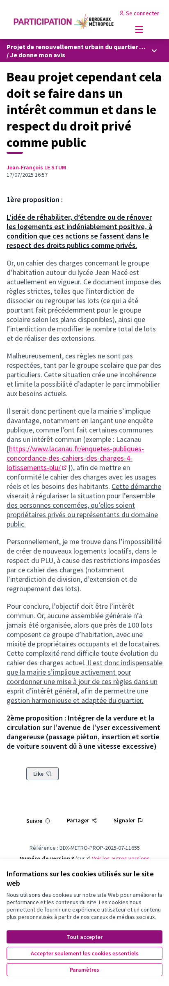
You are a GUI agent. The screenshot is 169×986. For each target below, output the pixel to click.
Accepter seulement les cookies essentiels (85, 953)
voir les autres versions (121, 858)
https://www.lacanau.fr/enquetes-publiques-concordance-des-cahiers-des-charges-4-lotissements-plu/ (75, 458)
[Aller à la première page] (64, 19)
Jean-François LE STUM (36, 167)
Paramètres (84, 969)
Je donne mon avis (37, 55)
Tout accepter (84, 937)
